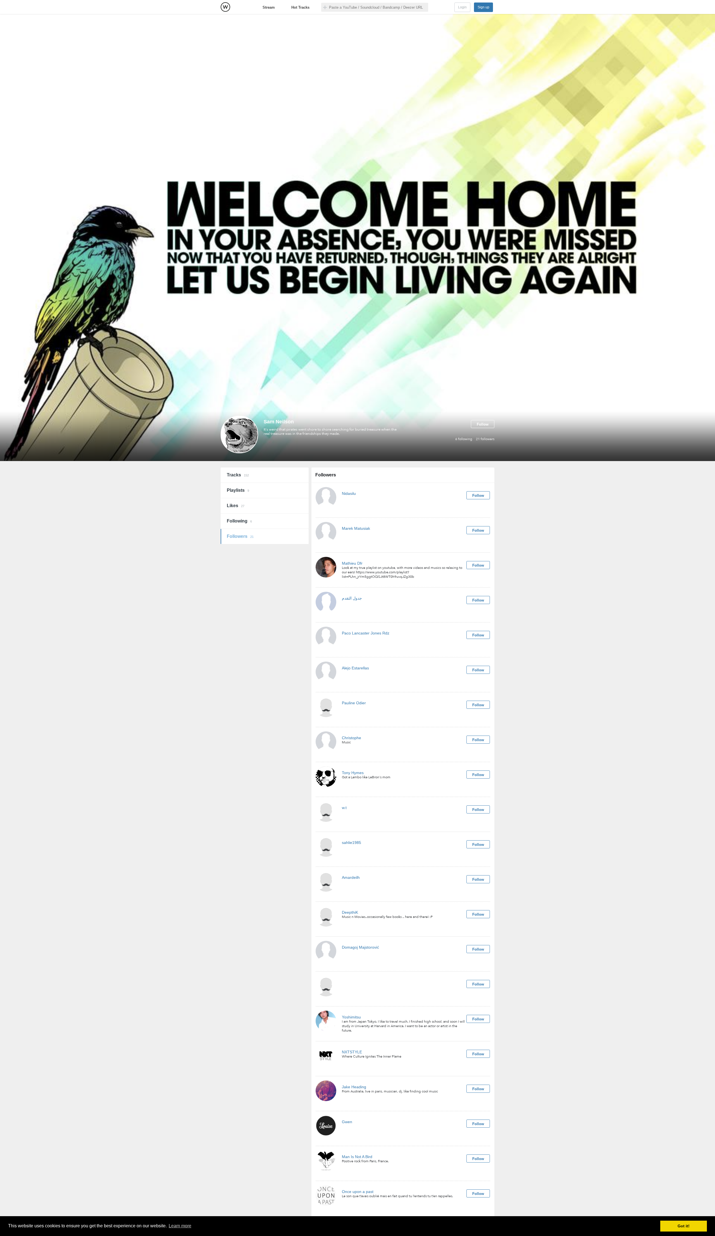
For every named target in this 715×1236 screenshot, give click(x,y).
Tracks (238, 475)
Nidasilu (349, 493)
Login (462, 7)
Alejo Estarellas (355, 668)
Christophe (351, 738)
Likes (235, 505)
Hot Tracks (300, 7)
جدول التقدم (352, 598)
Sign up (483, 7)
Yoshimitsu (351, 1017)
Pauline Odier (354, 703)
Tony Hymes (353, 772)
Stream (269, 7)
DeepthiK (350, 912)
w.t (344, 807)
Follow (482, 424)
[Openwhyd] (225, 7)
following (463, 439)
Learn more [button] (180, 1225)
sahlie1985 (351, 842)
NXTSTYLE (352, 1052)
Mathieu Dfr (352, 563)
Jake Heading (354, 1087)
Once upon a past (357, 1191)
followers (485, 439)
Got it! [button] (684, 1226)
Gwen (347, 1122)
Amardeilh (351, 877)
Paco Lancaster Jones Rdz (365, 633)
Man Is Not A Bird (357, 1156)
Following (239, 521)
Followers (240, 536)
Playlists (238, 490)
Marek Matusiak (356, 528)
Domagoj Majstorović (360, 947)
